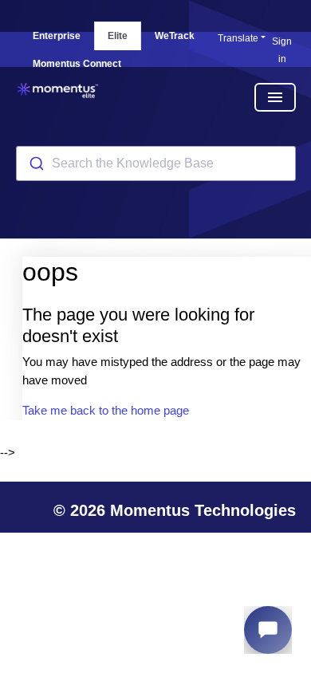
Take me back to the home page (105, 410)
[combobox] (156, 163)
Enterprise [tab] (57, 35)
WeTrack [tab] (175, 35)
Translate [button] (238, 38)
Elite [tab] (118, 35)
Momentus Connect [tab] (77, 63)
